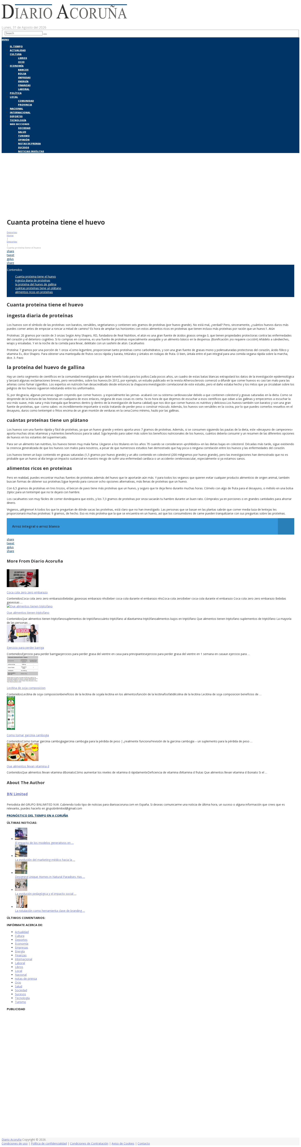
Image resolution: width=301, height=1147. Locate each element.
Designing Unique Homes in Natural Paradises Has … (50, 877)
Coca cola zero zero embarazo (27, 592)
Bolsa (22, 73)
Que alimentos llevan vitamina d (28, 766)
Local (14, 96)
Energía (23, 81)
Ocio (21, 61)
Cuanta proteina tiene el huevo (35, 276)
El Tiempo (16, 46)
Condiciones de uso (15, 1143)
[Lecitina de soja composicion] (150, 670)
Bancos (23, 69)
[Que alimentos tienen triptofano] (150, 606)
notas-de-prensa (26, 978)
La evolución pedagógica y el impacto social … (45, 894)
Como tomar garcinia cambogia (28, 735)
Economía (17, 65)
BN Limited (17, 793)
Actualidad (18, 50)
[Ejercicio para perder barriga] (150, 634)
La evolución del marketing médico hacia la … (45, 860)
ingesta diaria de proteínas (32, 280)
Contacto (144, 1143)
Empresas (24, 77)
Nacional (16, 108)
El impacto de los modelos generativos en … (44, 843)
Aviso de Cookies (123, 1143)
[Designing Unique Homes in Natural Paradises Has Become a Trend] (21, 873)
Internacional (20, 112)
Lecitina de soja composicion (26, 688)
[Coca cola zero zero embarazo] (150, 578)
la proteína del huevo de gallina (35, 284)
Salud (22, 131)
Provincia (25, 104)
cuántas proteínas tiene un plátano (38, 288)
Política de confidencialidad (49, 1143)
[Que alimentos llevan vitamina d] (150, 752)
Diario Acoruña (12, 1139)
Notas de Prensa (29, 143)
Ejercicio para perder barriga (25, 647)
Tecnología (18, 120)
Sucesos (23, 147)
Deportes (16, 116)
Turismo (24, 135)
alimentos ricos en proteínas (34, 292)
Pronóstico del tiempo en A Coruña (37, 815)
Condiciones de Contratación (89, 1143)
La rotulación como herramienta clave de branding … (50, 911)
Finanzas (24, 85)
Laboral (23, 89)
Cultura (16, 54)
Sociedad (24, 127)
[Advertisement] (150, 184)
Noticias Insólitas (31, 151)
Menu (5, 39)
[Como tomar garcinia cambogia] (150, 713)
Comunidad (26, 100)
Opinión (23, 139)
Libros (22, 58)
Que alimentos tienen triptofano (28, 613)
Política (16, 93)
